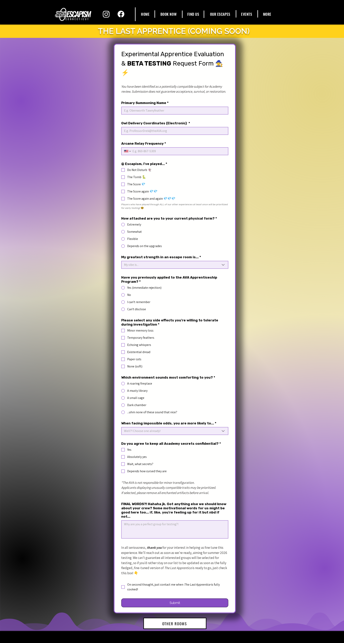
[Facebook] (120, 14)
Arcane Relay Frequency (143, 143)
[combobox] (174, 265)
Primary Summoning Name (145, 103)
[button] (220, 14)
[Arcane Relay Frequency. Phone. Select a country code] (128, 151)
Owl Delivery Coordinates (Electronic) (155, 123)
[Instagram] (106, 14)
